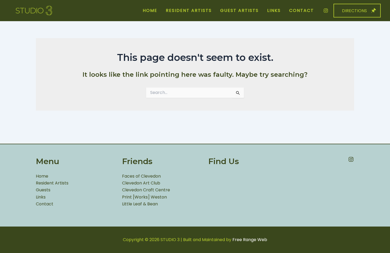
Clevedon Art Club (141, 183)
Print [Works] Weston (144, 197)
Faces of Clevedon (141, 176)
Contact (44, 204)
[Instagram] (325, 10)
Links (41, 197)
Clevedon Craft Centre (146, 190)
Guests (43, 190)
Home (42, 176)
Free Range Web (249, 240)
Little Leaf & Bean (140, 204)
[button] (357, 10)
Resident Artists (52, 183)
